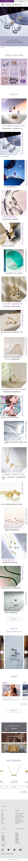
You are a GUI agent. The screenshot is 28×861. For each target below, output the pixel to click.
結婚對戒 (3, 837)
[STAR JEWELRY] (7, 854)
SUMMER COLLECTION (19, 820)
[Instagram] (3, 850)
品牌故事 (16, 836)
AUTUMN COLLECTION (19, 813)
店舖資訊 (16, 834)
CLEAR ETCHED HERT (19, 815)
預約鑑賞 (3, 845)
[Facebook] (14, 850)
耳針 (2, 816)
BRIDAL (21, 1)
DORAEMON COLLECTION (19, 816)
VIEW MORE (13, 619)
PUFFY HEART (17, 818)
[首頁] (14, 5)
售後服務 (16, 838)
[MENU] (3, 4)
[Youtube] (20, 850)
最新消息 (16, 833)
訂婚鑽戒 (3, 835)
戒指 (2, 815)
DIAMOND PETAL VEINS (19, 821)
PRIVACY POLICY (18, 843)
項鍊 (2, 813)
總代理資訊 (17, 839)
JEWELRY (7, 1)
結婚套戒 (3, 839)
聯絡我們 (16, 841)
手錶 (2, 821)
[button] (3, 47)
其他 (2, 823)
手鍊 (2, 820)
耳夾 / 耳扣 (3, 818)
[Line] (8, 850)
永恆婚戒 (3, 840)
